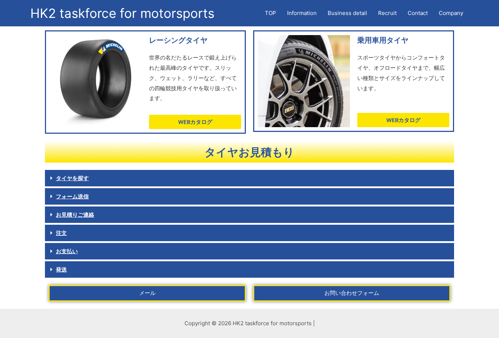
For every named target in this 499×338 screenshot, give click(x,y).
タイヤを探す (72, 178)
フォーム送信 (72, 196)
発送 (61, 269)
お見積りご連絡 (75, 214)
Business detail (347, 13)
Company (451, 13)
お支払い (67, 251)
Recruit (387, 13)
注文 (61, 232)
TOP (270, 13)
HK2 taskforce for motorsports (122, 13)
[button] (249, 178)
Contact (418, 13)
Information (302, 13)
